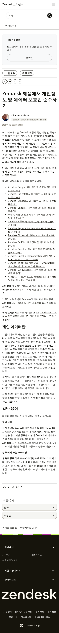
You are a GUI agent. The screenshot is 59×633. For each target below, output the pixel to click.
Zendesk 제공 (33, 625)
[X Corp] (15, 81)
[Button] (4, 487)
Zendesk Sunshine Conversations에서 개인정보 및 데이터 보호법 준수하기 (32, 257)
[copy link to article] (4, 81)
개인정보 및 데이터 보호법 (27, 302)
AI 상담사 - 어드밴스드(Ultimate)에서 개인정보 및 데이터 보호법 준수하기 (32, 278)
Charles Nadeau (20, 115)
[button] (27, 547)
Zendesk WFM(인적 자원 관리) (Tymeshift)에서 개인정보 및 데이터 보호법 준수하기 (32, 264)
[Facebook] (9, 81)
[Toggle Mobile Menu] (53, 4)
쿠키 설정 (51, 612)
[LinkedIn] (20, 81)
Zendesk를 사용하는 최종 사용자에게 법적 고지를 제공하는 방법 (29, 314)
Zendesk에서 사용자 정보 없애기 (27, 289)
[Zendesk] (29, 594)
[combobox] (29, 507)
